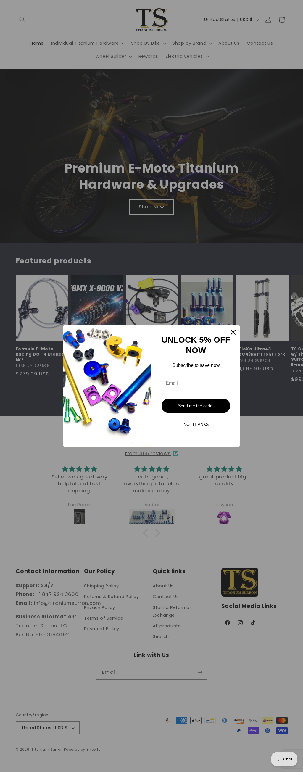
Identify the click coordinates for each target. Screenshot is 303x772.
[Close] (233, 332)
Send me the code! (196, 405)
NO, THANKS (196, 424)
